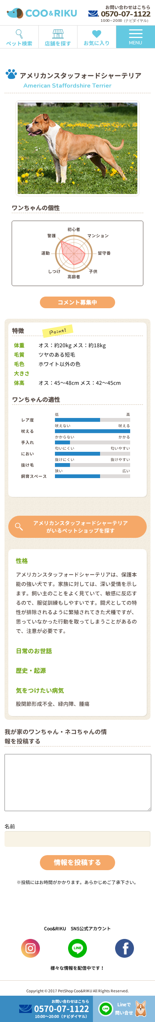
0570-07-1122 (125, 14)
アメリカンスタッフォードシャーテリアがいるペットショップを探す (80, 526)
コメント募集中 (77, 302)
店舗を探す (58, 43)
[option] (77, 148)
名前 (10, 826)
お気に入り (97, 43)
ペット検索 (19, 43)
